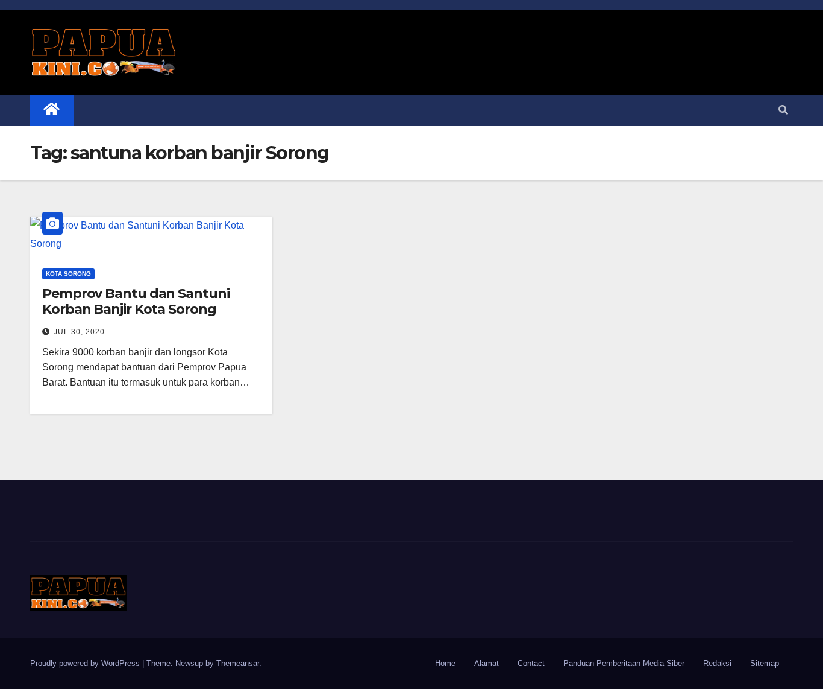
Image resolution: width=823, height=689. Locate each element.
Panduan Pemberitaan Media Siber (623, 663)
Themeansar (237, 663)
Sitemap (764, 663)
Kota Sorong (68, 273)
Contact (531, 663)
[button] (783, 110)
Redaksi (717, 663)
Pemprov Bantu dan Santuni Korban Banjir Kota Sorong (136, 301)
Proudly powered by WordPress (86, 663)
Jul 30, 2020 (79, 332)
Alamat (486, 663)
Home (445, 663)
